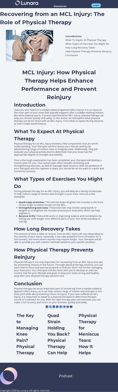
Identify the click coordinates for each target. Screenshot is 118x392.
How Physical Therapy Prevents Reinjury (88, 51)
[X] (50, 306)
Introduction (73, 36)
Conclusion (71, 55)
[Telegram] (64, 306)
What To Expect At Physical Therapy (85, 40)
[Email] (71, 306)
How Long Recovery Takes (80, 47)
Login (96, 5)
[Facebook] (47, 306)
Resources (60, 6)
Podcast (65, 375)
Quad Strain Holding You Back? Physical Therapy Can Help (58, 334)
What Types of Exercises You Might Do (87, 43)
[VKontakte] (67, 306)
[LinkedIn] (54, 306)
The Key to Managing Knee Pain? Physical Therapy (27, 334)
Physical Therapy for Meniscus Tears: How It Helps (89, 334)
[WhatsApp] (57, 306)
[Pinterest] (60, 306)
